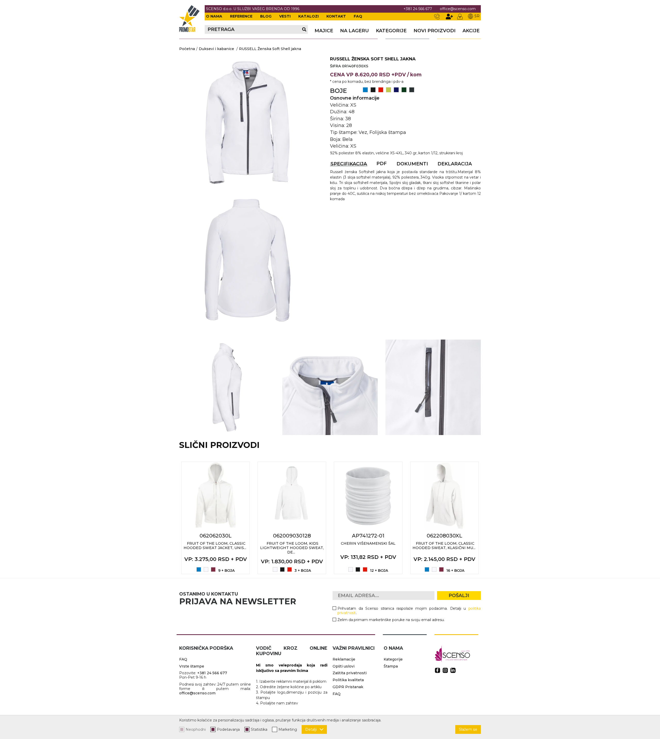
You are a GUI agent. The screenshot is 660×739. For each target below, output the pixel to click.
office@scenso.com (458, 9)
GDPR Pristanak (348, 687)
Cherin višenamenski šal (368, 543)
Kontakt (336, 16)
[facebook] (437, 670)
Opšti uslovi (343, 666)
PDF (381, 163)
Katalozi (308, 16)
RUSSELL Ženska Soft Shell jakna (270, 48)
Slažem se (468, 729)
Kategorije (391, 31)
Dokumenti (412, 164)
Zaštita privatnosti (350, 673)
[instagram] (445, 670)
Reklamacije (344, 659)
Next (486, 517)
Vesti (285, 16)
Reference (241, 16)
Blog (265, 16)
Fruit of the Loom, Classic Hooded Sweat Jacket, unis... (215, 545)
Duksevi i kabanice (216, 48)
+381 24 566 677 (417, 9)
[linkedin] (453, 670)
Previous (173, 517)
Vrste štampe (191, 666)
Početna (187, 48)
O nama (214, 16)
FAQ (358, 16)
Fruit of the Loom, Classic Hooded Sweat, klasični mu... (443, 545)
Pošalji (459, 595)
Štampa (391, 666)
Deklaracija (455, 164)
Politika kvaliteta (348, 680)
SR (477, 16)
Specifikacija (349, 164)
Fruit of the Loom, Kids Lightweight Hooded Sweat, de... (292, 548)
